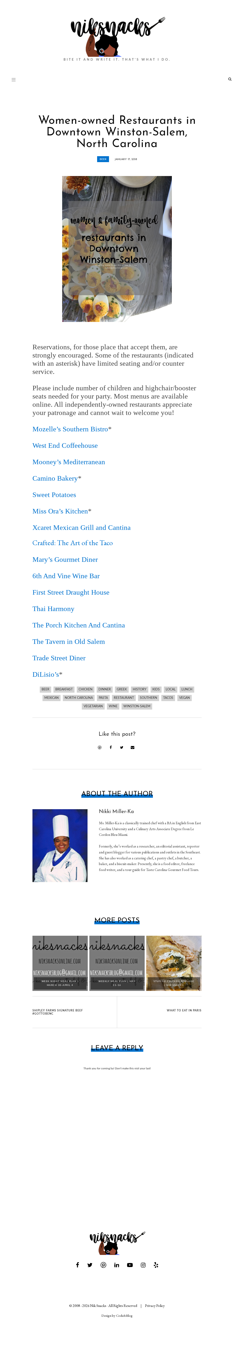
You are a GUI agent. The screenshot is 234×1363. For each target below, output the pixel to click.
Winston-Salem (136, 706)
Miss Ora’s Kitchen (60, 511)
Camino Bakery (55, 478)
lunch (186, 689)
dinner (104, 689)
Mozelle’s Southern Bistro (70, 429)
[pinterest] (103, 1265)
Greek (122, 689)
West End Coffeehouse (65, 445)
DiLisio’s (45, 674)
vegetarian (93, 706)
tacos (168, 698)
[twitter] (90, 1265)
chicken (86, 689)
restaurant (124, 698)
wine (113, 706)
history (139, 689)
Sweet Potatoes (54, 495)
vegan (184, 698)
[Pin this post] (99, 747)
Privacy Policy (155, 1305)
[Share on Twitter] (121, 747)
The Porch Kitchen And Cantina (78, 625)
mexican (51, 698)
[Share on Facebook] (110, 747)
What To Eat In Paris (184, 1010)
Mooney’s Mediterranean (68, 462)
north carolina (79, 698)
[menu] (14, 79)
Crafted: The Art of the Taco (72, 542)
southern (148, 698)
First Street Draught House (70, 592)
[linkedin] (116, 1265)
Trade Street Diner (58, 658)
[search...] (230, 79)
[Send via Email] (132, 747)
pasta (103, 698)
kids (156, 689)
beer (103, 159)
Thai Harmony (53, 609)
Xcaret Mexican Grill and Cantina (81, 527)
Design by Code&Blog (117, 1315)
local (171, 689)
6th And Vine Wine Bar (66, 576)
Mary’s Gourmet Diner (65, 559)
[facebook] (77, 1265)
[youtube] (130, 1265)
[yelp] (156, 1265)
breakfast (64, 689)
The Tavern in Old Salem (68, 641)
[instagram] (143, 1265)
